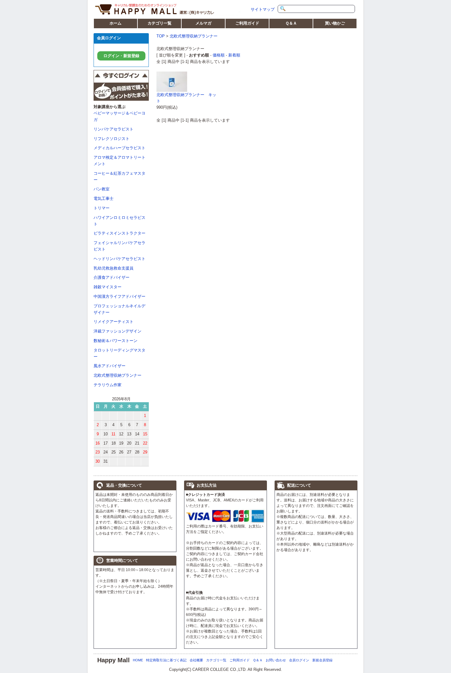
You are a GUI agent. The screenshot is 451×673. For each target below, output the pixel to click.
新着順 (234, 55)
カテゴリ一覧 (160, 23)
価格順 (219, 55)
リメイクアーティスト (113, 321)
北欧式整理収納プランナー (117, 375)
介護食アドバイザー (111, 277)
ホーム (115, 23)
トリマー (102, 208)
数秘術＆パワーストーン (115, 340)
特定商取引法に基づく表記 (166, 660)
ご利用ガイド (247, 23)
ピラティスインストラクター (119, 233)
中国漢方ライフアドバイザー (119, 296)
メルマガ (203, 23)
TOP (160, 36)
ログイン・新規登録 (121, 55)
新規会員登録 (322, 660)
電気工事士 (104, 198)
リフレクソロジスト (111, 138)
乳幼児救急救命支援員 (113, 268)
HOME (138, 660)
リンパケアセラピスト (113, 129)
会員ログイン (299, 660)
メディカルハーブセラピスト (119, 148)
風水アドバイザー (109, 366)
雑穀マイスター (107, 287)
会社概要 (196, 660)
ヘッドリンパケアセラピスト (119, 258)
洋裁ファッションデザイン (117, 331)
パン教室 (102, 189)
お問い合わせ (276, 660)
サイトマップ (263, 9)
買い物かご (335, 23)
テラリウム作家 (107, 385)
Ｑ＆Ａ (291, 23)
